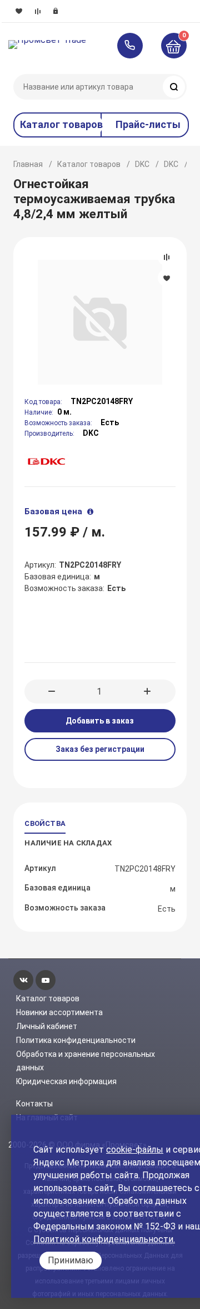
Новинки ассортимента (59, 1012)
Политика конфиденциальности (76, 1040)
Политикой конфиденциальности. (104, 1239)
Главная (28, 164)
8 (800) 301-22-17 (135, 45)
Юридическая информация (66, 1081)
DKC (142, 164)
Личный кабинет (46, 1026)
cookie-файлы (134, 1149)
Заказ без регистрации (100, 749)
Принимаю (70, 1260)
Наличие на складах (68, 843)
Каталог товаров (89, 164)
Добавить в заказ (100, 720)
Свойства (45, 823)
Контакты (34, 1103)
